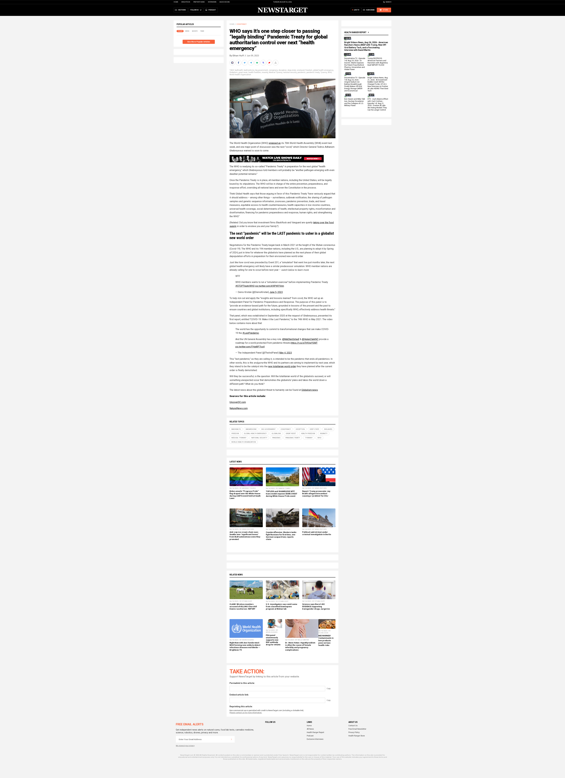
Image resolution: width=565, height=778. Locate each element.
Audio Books (225, 2)
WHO (330, 72)
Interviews (212, 2)
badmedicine (249, 70)
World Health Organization (240, 75)
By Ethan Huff (237, 55)
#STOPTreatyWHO (245, 286)
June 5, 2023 (276, 292)
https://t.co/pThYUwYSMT (304, 342)
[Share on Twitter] (245, 62)
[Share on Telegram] (251, 62)
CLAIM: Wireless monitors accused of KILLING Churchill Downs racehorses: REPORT (243, 606)
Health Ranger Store (356, 736)
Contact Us (353, 726)
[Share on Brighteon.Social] (233, 62)
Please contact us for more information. (246, 713)
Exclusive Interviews (315, 739)
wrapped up (275, 143)
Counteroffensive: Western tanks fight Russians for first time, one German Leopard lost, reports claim (281, 535)
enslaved (301, 70)
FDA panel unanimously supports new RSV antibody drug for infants (273, 640)
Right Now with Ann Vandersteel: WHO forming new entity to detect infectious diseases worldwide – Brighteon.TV (245, 646)
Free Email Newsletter (357, 729)
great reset (243, 72)
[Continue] (231, 739)
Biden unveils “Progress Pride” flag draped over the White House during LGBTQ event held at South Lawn (245, 494)
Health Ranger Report (355, 32)
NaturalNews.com (239, 408)
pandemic (302, 72)
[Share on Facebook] (239, 62)
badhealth (239, 70)
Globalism (234, 72)
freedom (308, 70)
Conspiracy (241, 24)
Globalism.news (309, 390)
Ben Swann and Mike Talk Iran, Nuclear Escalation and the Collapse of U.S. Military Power (354, 102)
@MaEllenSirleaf (290, 339)
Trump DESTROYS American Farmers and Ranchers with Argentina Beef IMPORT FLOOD (378, 62)
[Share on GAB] (257, 62)
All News (310, 729)
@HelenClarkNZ (310, 339)
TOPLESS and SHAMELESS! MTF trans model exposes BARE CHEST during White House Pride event (281, 493)
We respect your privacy (185, 746)
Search (388, 2)
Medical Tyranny (275, 72)
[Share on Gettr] (270, 62)
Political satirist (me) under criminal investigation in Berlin (316, 533)
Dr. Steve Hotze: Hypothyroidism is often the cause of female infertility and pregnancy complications (300, 646)
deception (283, 70)
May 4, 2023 (285, 352)
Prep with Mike (199, 2)
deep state (292, 70)
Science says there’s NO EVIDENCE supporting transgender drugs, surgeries (316, 606)
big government (261, 70)
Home (176, 2)
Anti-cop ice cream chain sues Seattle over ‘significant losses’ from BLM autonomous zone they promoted (245, 535)
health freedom (254, 72)
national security (290, 72)
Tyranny (323, 72)
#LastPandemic (250, 333)
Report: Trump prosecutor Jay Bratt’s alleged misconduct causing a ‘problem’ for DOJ (316, 493)
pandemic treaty (313, 72)
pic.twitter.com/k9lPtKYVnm (269, 286)
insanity (265, 72)
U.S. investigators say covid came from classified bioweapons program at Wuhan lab (281, 606)
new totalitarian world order (282, 366)
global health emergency (323, 70)
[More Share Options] (276, 62)
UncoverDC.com (238, 402)
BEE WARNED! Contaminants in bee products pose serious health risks (326, 640)
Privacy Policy (354, 732)
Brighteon (185, 2)
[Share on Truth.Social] (263, 62)
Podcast (310, 736)
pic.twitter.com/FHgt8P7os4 (250, 346)
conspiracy (273, 70)
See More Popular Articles (198, 42)
